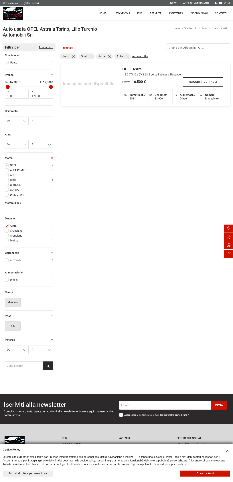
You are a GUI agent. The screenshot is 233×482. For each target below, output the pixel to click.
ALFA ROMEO (31, 170)
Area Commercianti (196, 3)
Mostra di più (13, 203)
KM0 (140, 13)
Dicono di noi (199, 13)
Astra (31, 225)
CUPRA (31, 189)
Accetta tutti (205, 473)
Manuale (12, 302)
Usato (215, 28)
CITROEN (31, 185)
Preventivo (12, 3)
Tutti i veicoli (190, 28)
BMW (31, 180)
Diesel (31, 279)
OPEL (226, 28)
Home (102, 13)
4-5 (13, 326)
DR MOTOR (31, 194)
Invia (219, 405)
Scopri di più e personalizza (28, 473)
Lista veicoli (121, 13)
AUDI (31, 175)
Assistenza (176, 13)
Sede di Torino (72, 443)
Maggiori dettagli (203, 81)
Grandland (31, 235)
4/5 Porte (31, 260)
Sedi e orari (32, 3)
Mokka (31, 240)
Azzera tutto (46, 47)
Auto (204, 28)
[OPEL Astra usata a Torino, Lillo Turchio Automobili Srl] (89, 84)
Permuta (155, 13)
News (173, 3)
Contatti (221, 13)
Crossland (31, 230)
